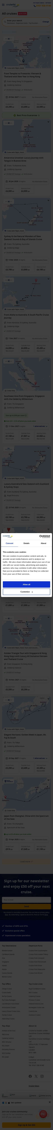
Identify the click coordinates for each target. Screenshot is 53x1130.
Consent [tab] (9, 543)
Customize (25, 592)
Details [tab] (27, 543)
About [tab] (43, 543)
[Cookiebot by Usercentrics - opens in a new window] (39, 536)
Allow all (26, 584)
